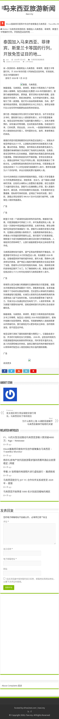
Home (5, 29)
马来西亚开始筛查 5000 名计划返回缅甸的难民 (26, 491)
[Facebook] (31, 711)
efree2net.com (29, 708)
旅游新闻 (11, 68)
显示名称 (8, 549)
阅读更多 (7, 363)
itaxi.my (41, 708)
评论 (6, 521)
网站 (5, 569)
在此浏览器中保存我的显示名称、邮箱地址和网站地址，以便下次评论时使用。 (29, 580)
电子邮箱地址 (10, 559)
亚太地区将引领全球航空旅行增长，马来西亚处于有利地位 (21, 413)
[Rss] (28, 711)
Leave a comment (13, 62)
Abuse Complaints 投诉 (12, 686)
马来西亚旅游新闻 (29, 8)
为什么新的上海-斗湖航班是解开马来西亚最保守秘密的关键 (37, 421)
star (7, 60)
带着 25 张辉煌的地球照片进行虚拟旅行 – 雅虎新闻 (29, 471)
